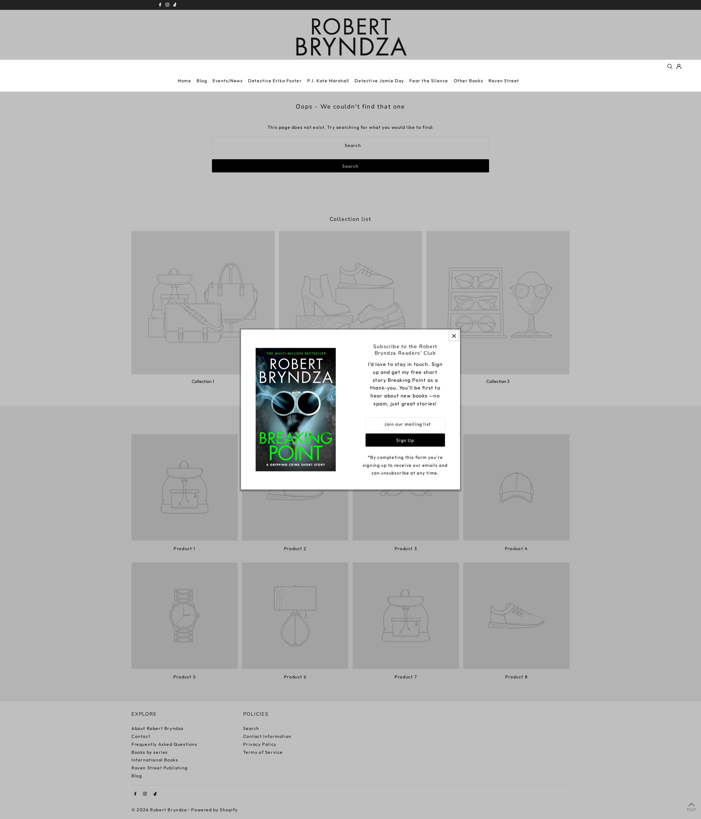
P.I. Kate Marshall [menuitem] (328, 80)
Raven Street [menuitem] (504, 80)
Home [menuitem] (184, 80)
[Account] (678, 66)
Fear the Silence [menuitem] (428, 80)
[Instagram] (167, 5)
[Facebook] (160, 5)
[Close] (454, 335)
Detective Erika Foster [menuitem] (275, 80)
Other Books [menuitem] (468, 80)
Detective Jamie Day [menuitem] (379, 80)
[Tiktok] (174, 5)
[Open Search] (669, 66)
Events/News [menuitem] (227, 80)
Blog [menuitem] (202, 80)
